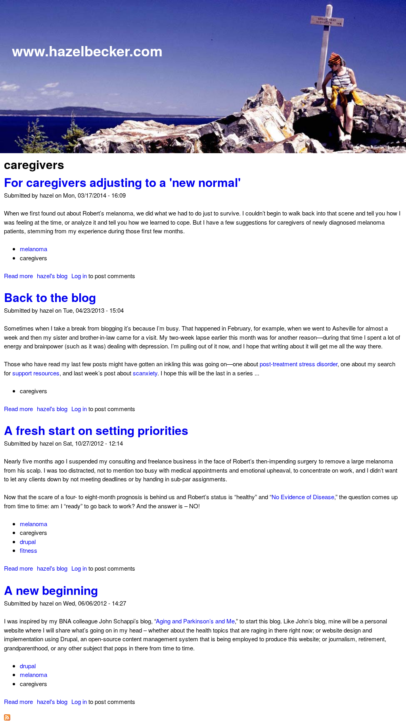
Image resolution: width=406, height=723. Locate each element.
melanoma (33, 248)
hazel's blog (52, 275)
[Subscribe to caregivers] (7, 718)
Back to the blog (50, 297)
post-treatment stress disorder (298, 364)
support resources (35, 373)
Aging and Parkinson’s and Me (195, 621)
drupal (28, 541)
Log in (79, 275)
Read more (18, 275)
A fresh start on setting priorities (96, 429)
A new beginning (51, 589)
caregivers (33, 258)
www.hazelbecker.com (87, 50)
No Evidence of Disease (303, 496)
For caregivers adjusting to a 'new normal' (122, 181)
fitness (28, 550)
